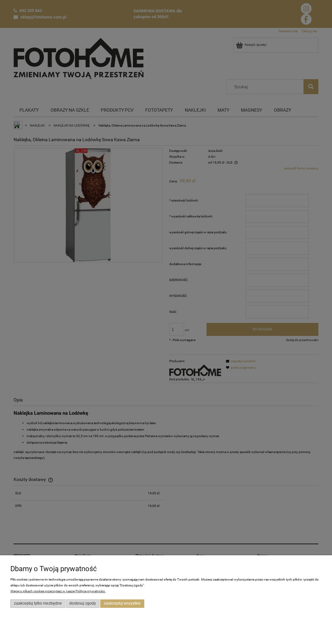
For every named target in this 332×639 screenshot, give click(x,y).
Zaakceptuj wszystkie (122, 603)
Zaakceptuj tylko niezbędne (38, 603)
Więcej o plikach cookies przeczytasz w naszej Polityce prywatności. (58, 591)
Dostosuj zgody (82, 603)
